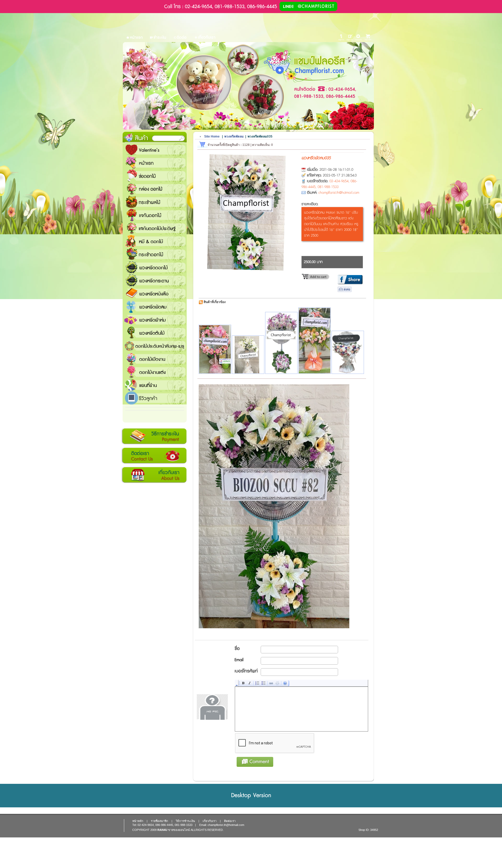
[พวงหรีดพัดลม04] (348, 352)
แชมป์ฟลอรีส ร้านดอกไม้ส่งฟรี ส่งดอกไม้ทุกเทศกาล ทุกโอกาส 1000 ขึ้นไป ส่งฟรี (155, 384)
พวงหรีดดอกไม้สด (155, 267)
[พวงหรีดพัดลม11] (314, 340)
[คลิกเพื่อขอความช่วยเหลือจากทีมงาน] (358, 37)
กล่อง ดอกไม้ (155, 188)
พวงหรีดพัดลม (155, 306)
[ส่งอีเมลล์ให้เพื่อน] (345, 291)
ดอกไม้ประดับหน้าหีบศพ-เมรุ (155, 345)
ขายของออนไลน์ (179, 829)
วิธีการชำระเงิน (154, 436)
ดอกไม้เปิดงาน (155, 358)
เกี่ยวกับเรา (154, 475)
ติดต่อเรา (154, 455)
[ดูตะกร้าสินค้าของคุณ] (369, 37)
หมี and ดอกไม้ (155, 241)
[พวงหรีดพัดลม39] (281, 343)
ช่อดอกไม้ (155, 175)
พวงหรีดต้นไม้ (155, 332)
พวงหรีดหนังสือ (155, 293)
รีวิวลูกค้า (155, 397)
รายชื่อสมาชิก (159, 821)
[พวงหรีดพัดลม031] (215, 349)
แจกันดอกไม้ (155, 214)
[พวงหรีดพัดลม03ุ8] (248, 354)
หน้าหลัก (137, 821)
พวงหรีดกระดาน (155, 280)
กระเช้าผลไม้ (155, 201)
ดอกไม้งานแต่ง (155, 371)
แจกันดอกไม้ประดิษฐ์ (155, 228)
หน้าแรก (155, 162)
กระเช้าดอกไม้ (155, 254)
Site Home (212, 136)
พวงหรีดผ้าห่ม (155, 319)
